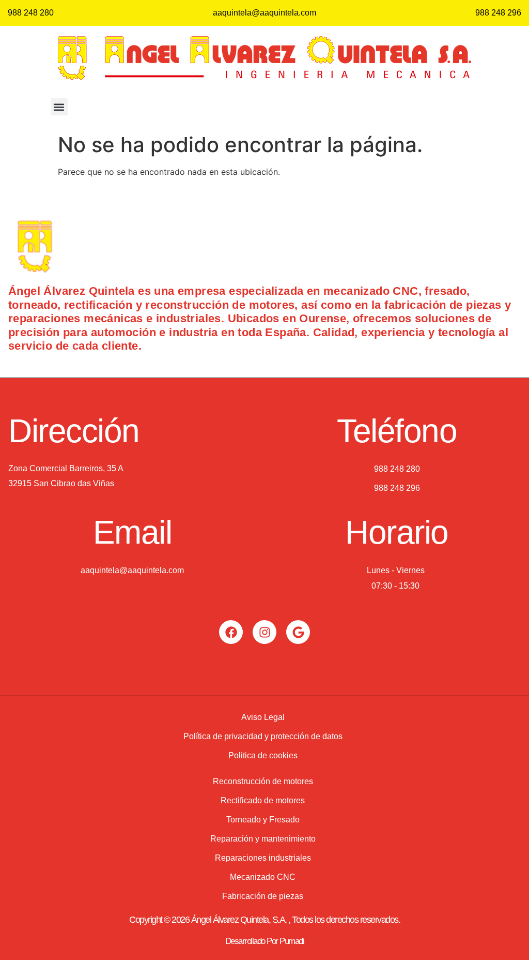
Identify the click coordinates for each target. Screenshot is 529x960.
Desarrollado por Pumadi (264, 941)
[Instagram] (264, 632)
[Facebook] (231, 632)
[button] (59, 106)
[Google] (298, 632)
